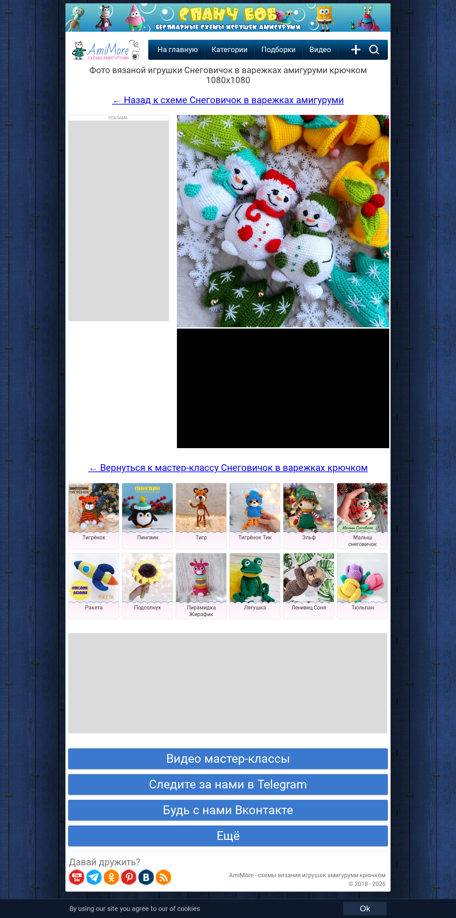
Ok (365, 908)
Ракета (94, 607)
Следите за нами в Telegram (228, 784)
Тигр (201, 537)
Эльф (309, 537)
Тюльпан (363, 607)
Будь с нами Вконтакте (228, 810)
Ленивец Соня (308, 607)
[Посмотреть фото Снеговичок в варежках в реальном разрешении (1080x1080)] (283, 325)
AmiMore (108, 53)
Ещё (228, 836)
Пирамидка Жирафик (201, 610)
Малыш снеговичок (362, 540)
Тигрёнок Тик (255, 537)
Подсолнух (147, 607)
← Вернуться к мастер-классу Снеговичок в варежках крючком (228, 467)
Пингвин (147, 537)
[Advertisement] (118, 221)
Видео (320, 49)
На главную (178, 49)
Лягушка (255, 607)
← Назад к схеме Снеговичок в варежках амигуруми (228, 100)
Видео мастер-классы (228, 759)
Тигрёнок (93, 537)
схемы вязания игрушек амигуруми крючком (322, 875)
